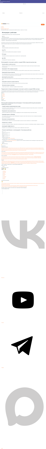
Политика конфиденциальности (14, 186)
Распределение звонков (33, 149)
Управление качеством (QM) (25, 156)
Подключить (3, 36)
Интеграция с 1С (27, 154)
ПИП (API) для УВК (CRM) (29, 153)
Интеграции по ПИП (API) (19, 154)
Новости (4, 173)
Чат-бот (7, 156)
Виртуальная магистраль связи (21, 149)
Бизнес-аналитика (31, 156)
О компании (4, 176)
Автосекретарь (11, 150)
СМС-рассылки (28, 149)
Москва (4, 166)
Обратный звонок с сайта (16, 150)
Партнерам (4, 172)
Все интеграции (31, 154)
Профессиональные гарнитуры (31, 162)
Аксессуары (35, 163)
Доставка (4, 174)
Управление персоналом (27, 152)
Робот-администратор (4, 153)
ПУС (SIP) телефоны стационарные (19, 162)
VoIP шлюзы (18, 163)
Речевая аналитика (11, 156)
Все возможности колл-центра (8, 154)
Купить (43, 24)
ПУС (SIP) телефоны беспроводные (12, 163)
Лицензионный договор (29, 183)
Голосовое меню (7, 149)
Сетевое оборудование (39, 162)
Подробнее (1, 2)
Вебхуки (23, 154)
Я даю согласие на (9, 138)
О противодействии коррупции (23, 186)
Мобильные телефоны (30, 163)
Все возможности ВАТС (23, 150)
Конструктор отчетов (41, 152)
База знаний (18, 153)
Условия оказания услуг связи (5, 186)
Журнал (4, 178)
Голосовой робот (3, 156)
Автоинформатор (6, 150)
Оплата (4, 175)
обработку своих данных (11, 138)
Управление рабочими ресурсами (12, 153)
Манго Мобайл (39, 149)
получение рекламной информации (11, 140)
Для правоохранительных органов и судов (32, 185)
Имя (2, 131)
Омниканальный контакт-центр (5, 152)
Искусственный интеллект (17, 156)
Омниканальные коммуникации (19, 152)
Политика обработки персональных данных (7, 183)
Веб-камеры (25, 162)
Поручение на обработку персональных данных (19, 185)
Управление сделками (23, 153)
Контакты (4, 177)
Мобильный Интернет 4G (23, 163)
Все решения (8, 162)
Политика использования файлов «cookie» (7, 185)
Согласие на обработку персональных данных (19, 183)
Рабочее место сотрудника (34, 152)
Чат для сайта (35, 153)
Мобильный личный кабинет (13, 149)
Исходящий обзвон (12, 152)
